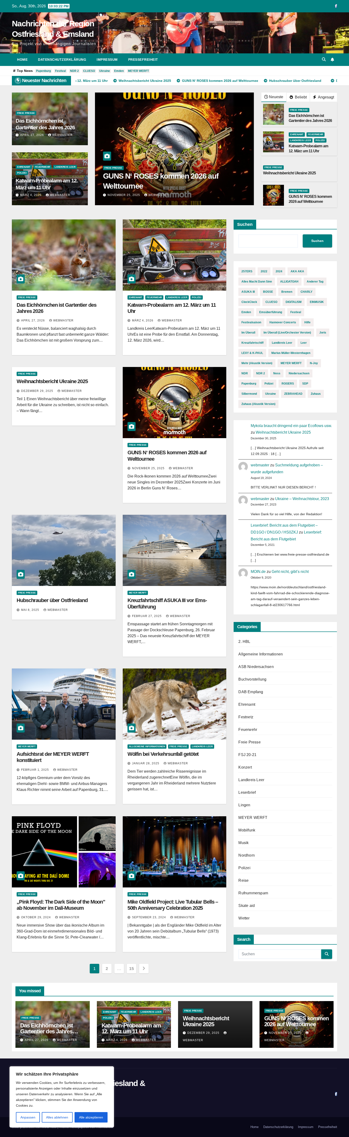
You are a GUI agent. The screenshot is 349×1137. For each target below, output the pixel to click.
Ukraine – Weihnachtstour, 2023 (302, 499)
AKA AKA (297, 271)
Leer (304, 342)
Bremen (286, 291)
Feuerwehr (42, 167)
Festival (60, 71)
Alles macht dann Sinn (256, 281)
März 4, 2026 (31, 195)
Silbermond (249, 393)
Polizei (22, 173)
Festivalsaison (251, 322)
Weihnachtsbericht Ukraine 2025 (289, 173)
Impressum (107, 59)
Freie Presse (26, 113)
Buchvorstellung (252, 679)
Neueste (276, 97)
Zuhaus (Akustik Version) (258, 404)
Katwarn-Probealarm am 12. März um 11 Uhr (131, 1028)
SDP (305, 383)
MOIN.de (258, 572)
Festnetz (245, 717)
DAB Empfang (250, 692)
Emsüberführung (270, 312)
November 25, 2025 (148, 468)
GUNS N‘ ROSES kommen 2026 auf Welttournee (296, 1021)
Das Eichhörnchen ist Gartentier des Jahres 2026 (46, 1031)
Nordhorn (246, 855)
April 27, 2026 (32, 135)
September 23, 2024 (149, 917)
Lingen (244, 805)
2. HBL (244, 642)
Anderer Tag (315, 281)
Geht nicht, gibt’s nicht (290, 572)
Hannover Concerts (282, 322)
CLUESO (89, 71)
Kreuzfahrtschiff (252, 342)
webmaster (62, 135)
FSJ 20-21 (247, 755)
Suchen (245, 224)
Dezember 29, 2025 (37, 391)
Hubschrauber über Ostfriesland (156, 186)
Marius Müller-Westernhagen (290, 353)
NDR (244, 373)
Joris (322, 332)
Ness (276, 373)
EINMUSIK (317, 302)
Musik (243, 843)
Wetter (244, 918)
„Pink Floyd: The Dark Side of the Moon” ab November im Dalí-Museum (61, 905)
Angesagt (325, 97)
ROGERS (288, 383)
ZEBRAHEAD (293, 393)
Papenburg (43, 71)
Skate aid (246, 906)
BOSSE (268, 291)
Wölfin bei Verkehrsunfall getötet (163, 754)
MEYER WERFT (138, 71)
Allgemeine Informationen (147, 746)
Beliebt (300, 97)
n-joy (314, 363)
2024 (279, 271)
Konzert (245, 767)
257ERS (246, 271)
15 (131, 968)
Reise (243, 880)
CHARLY (306, 291)
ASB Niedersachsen (256, 667)
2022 (264, 271)
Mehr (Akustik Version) (256, 363)
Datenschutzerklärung (62, 59)
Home (22, 59)
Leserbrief (247, 792)
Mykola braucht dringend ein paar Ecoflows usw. (291, 426)
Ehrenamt (23, 167)
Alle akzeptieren (91, 1117)
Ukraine (104, 71)
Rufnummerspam (253, 893)
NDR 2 (74, 71)
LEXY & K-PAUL (252, 353)
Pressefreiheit (143, 59)
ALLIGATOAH (289, 281)
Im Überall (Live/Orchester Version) (287, 332)
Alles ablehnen (57, 1117)
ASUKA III (248, 291)
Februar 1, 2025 (35, 769)
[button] (324, 59)
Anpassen (27, 1117)
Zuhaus (316, 393)
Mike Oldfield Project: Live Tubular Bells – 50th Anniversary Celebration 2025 (172, 905)
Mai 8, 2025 (117, 195)
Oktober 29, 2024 (36, 917)
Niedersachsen (299, 373)
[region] (61, 1097)
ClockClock (249, 302)
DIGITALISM (294, 302)
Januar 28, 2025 (146, 763)
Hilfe (307, 322)
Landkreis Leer (65, 167)
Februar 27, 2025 (147, 616)
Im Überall (248, 332)
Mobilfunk (246, 830)
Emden (119, 71)
